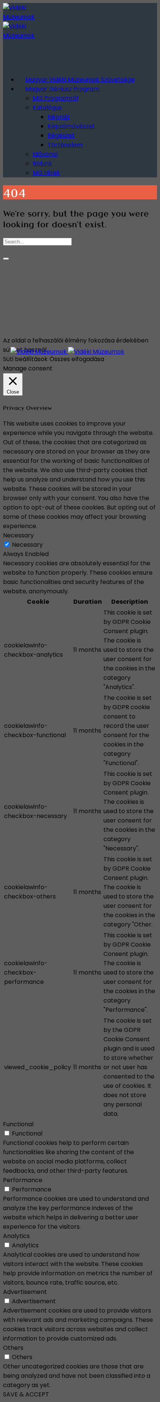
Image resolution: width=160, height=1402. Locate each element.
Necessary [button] (18, 535)
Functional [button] (18, 1124)
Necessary (27, 544)
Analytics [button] (16, 1236)
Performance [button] (22, 1180)
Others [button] (13, 1347)
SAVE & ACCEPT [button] (26, 1394)
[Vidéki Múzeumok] (67, 351)
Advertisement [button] (25, 1292)
